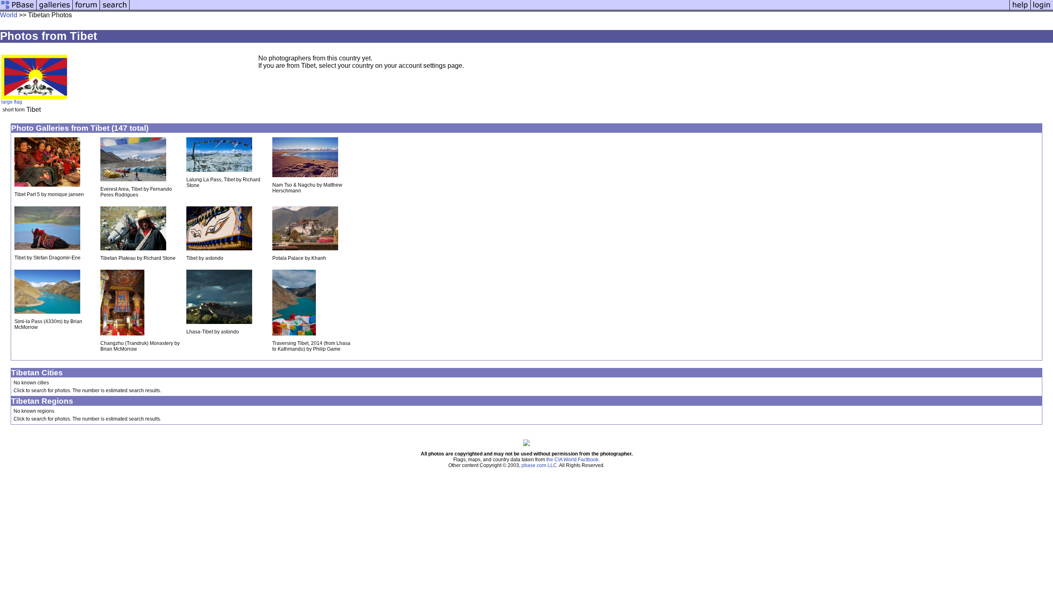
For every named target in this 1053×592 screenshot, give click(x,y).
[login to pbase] (1042, 9)
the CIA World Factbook (572, 459)
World (8, 15)
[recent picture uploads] (55, 9)
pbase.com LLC (539, 465)
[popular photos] (569, 9)
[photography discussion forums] (86, 9)
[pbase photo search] (115, 9)
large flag (11, 102)
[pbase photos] (18, 9)
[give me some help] (1020, 9)
